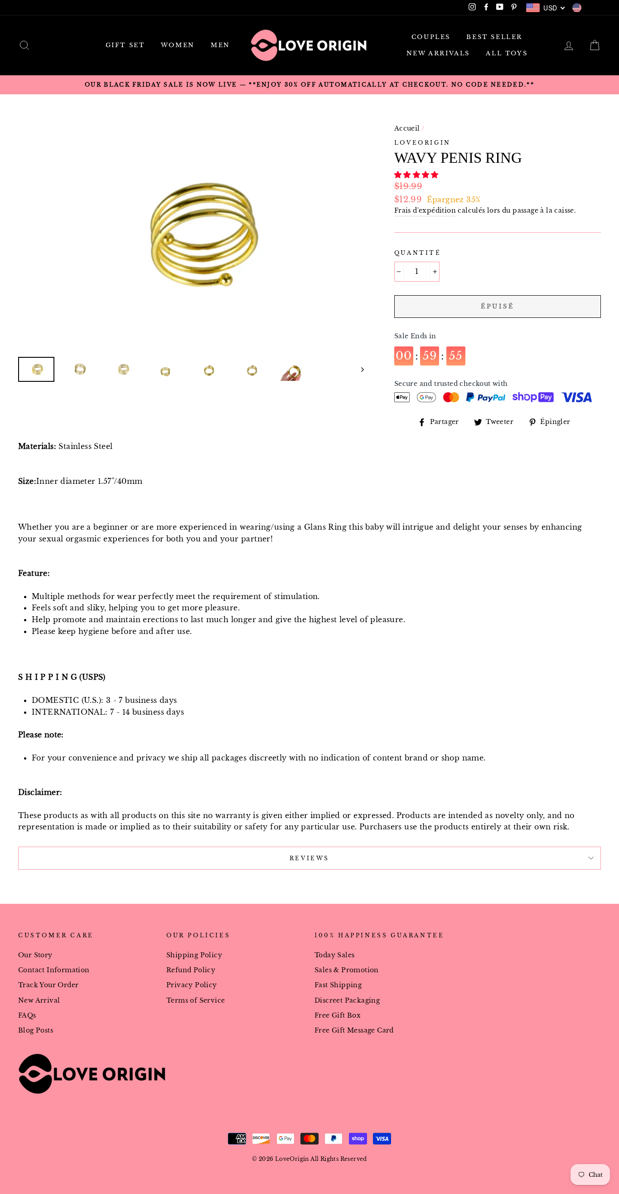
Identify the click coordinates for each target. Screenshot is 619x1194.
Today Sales (334, 955)
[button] (417, 174)
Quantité (417, 252)
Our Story (35, 955)
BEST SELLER (494, 37)
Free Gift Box (337, 1015)
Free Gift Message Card (354, 1030)
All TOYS (506, 53)
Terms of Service (195, 1000)
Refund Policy (190, 970)
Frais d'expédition (425, 210)
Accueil (407, 128)
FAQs (27, 1015)
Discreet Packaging (347, 1000)
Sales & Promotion (346, 970)
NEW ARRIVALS (438, 53)
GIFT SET (125, 45)
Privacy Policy (191, 985)
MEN (220, 45)
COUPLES (430, 37)
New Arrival (39, 1000)
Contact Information (54, 970)
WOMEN (178, 45)
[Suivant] (358, 369)
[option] (309, 85)
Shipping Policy (194, 955)
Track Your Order (48, 985)
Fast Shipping (338, 985)
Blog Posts (35, 1030)
